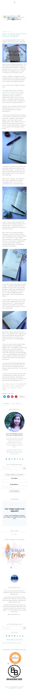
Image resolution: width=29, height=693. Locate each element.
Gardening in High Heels (14, 16)
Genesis (19, 688)
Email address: (14, 484)
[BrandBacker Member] (14, 680)
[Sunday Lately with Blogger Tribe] (14, 565)
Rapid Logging (14, 237)
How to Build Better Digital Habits (11, 643)
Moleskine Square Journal (17, 108)
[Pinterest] (12, 459)
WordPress (12, 688)
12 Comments (6, 403)
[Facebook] (17, 459)
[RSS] (22, 459)
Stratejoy (23, 121)
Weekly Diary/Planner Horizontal (11, 92)
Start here (16, 454)
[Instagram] (14, 459)
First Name (14, 478)
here (19, 614)
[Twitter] (9, 459)
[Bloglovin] (6, 459)
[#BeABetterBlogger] (14, 582)
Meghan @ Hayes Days (14, 69)
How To (18, 403)
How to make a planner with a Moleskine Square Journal (14, 35)
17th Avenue (14, 686)
